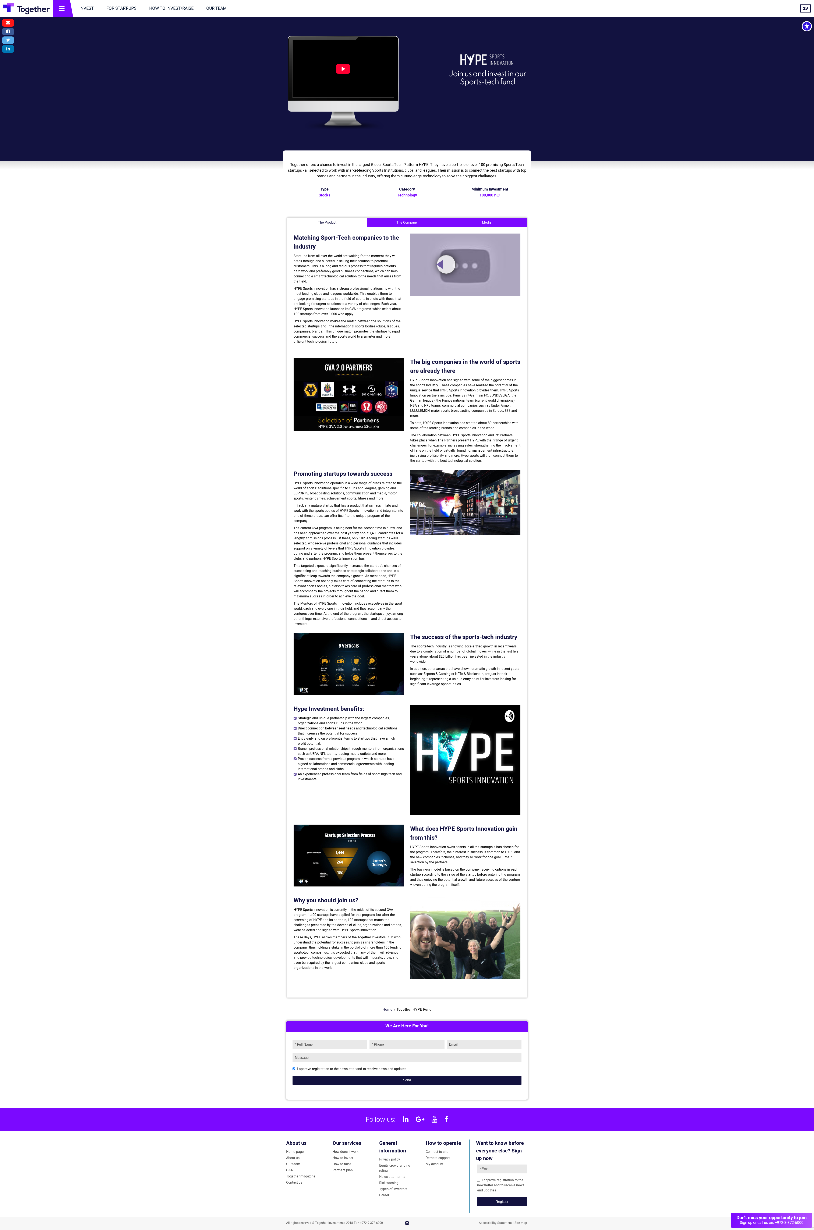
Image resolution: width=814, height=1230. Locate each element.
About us (296, 1143)
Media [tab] (487, 222)
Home (388, 1009)
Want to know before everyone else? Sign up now (500, 1151)
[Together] (26, 8)
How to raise (342, 1164)
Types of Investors (393, 1189)
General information (392, 1147)
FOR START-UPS (121, 8)
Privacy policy (389, 1159)
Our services (347, 1143)
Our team (293, 1164)
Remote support (438, 1157)
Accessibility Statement (495, 1223)
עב (805, 8)
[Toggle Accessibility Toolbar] (807, 26)
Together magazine (300, 1176)
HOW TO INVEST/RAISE (171, 8)
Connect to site (437, 1151)
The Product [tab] (327, 222)
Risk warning (389, 1182)
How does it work (345, 1151)
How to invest (343, 1157)
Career (384, 1195)
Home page (295, 1151)
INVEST (86, 8)
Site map (520, 1223)
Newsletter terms (392, 1176)
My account (434, 1164)
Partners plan (343, 1170)
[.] (446, 264)
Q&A (289, 1170)
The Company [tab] (407, 222)
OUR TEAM (216, 8)
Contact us (294, 1182)
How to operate (443, 1143)
